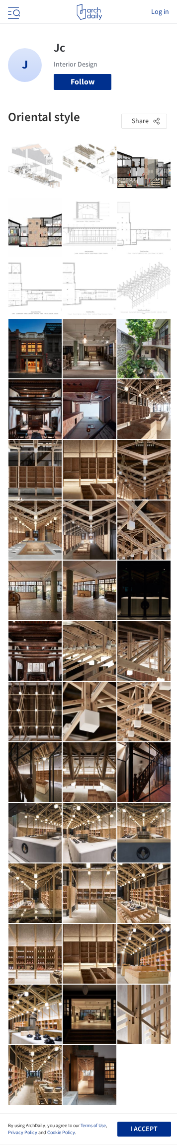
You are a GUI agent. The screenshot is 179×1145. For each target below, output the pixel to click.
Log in (160, 11)
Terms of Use (93, 1125)
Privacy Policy (22, 1132)
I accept (144, 1129)
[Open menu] (13, 12)
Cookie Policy (61, 1132)
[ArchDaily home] (89, 12)
